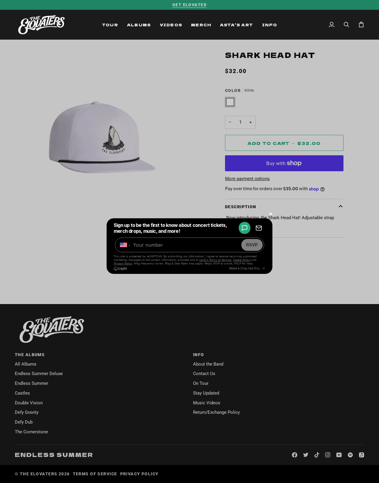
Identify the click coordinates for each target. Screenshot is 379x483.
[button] (110, 24)
